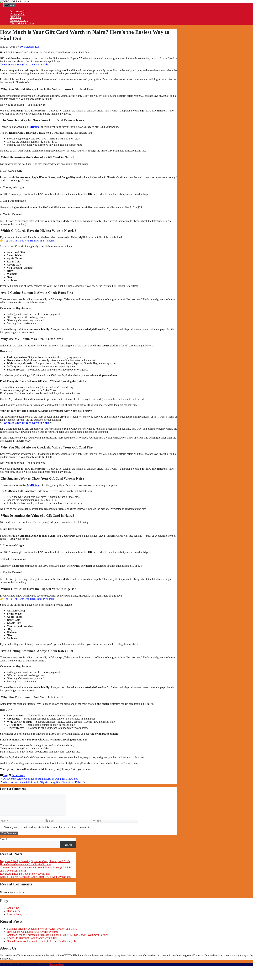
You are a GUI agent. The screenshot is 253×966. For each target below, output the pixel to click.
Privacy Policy (15, 914)
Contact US (13, 907)
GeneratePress (56, 964)
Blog (5, 775)
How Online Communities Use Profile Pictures (25, 864)
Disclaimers (13, 910)
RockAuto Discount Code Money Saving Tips (25, 873)
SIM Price (15, 17)
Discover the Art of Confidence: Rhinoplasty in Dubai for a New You (40, 778)
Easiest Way (18, 775)
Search (3, 839)
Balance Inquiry (19, 20)
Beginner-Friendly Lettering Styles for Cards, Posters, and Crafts (35, 861)
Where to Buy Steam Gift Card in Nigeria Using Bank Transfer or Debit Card (45, 782)
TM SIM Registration (22, 23)
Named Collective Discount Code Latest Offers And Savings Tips (35, 876)
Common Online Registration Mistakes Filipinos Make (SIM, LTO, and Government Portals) (57, 934)
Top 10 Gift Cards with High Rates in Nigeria (28, 240)
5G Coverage (17, 11)
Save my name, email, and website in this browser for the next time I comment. (47, 827)
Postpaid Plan (17, 14)
